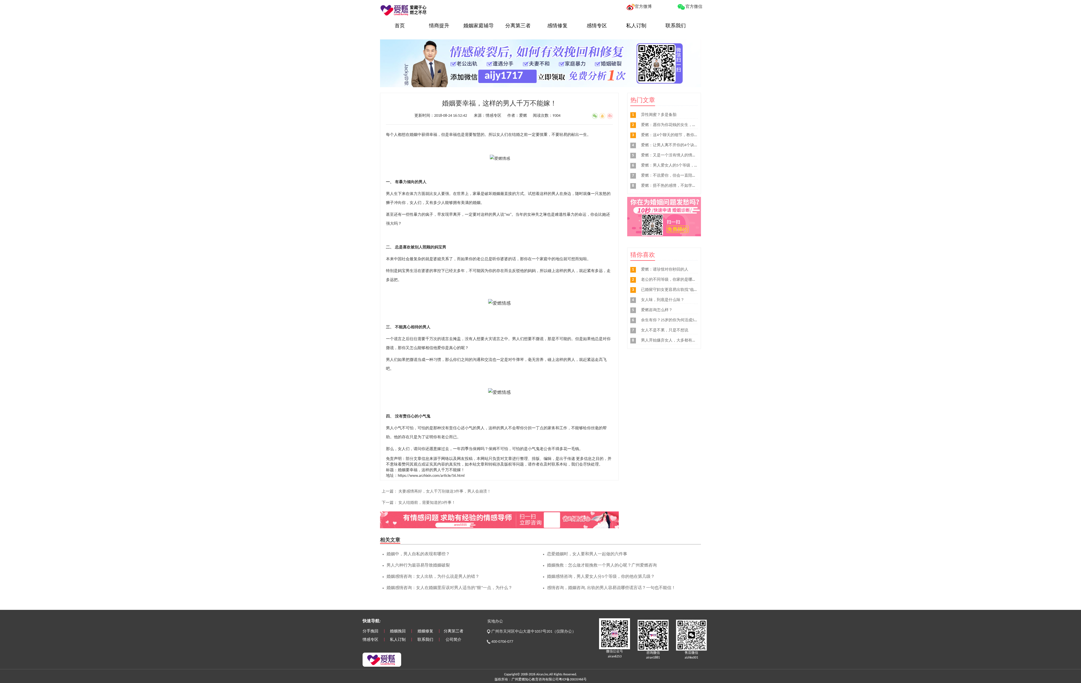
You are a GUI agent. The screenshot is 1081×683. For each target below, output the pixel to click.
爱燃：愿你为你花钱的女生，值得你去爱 (676, 125)
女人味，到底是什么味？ (662, 300)
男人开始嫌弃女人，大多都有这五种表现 (676, 340)
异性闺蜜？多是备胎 (658, 115)
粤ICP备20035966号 (573, 679)
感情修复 (557, 26)
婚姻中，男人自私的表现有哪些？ (418, 554)
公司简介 (453, 640)
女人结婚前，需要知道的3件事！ (426, 503)
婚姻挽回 (398, 631)
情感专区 (370, 640)
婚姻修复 (425, 631)
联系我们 (675, 26)
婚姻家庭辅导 (478, 26)
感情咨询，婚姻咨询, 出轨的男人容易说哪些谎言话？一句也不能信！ (611, 588)
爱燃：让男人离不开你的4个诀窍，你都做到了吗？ (685, 145)
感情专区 (597, 26)
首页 (400, 26)
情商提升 (439, 26)
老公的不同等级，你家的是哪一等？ (672, 280)
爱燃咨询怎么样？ (657, 310)
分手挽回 (370, 631)
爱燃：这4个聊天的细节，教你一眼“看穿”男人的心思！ (689, 135)
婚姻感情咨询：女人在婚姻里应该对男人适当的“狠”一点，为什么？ (449, 588)
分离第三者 (518, 26)
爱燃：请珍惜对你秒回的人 (664, 270)
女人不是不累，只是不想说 (664, 330)
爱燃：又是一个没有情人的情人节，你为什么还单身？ (688, 155)
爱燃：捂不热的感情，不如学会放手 (672, 186)
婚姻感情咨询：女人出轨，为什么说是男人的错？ (433, 577)
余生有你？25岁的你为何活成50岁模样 (674, 320)
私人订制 (636, 26)
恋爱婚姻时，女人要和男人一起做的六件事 (587, 554)
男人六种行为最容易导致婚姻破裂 (418, 565)
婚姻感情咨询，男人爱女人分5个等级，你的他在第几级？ (601, 577)
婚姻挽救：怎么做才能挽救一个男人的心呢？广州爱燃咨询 (602, 565)
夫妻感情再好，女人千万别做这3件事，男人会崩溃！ (444, 491)
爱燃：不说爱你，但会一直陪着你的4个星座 (679, 176)
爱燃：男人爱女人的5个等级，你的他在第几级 (681, 165)
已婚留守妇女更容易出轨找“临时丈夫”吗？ (678, 290)
